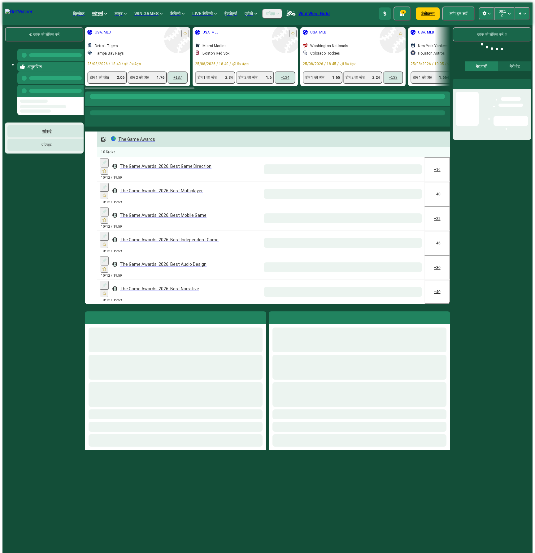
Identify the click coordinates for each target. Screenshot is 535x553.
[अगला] (287, 316)
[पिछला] (77, 84)
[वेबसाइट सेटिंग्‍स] (486, 13)
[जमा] (385, 13)
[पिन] (104, 162)
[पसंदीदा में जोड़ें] (185, 33)
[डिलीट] (444, 316)
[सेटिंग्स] (521, 83)
